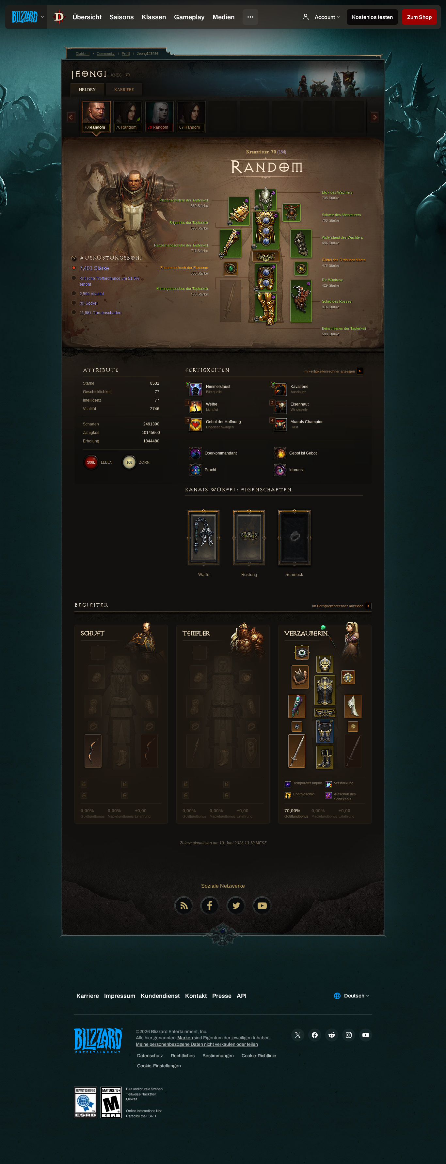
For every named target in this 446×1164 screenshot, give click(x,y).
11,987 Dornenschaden (100, 313)
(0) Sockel (89, 303)
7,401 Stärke (94, 268)
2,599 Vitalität (92, 294)
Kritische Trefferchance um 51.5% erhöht (109, 281)
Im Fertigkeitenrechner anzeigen (330, 371)
